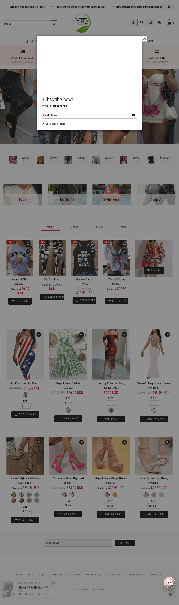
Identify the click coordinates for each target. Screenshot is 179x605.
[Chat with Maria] (169, 583)
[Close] (144, 38)
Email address (50, 115)
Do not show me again (55, 124)
